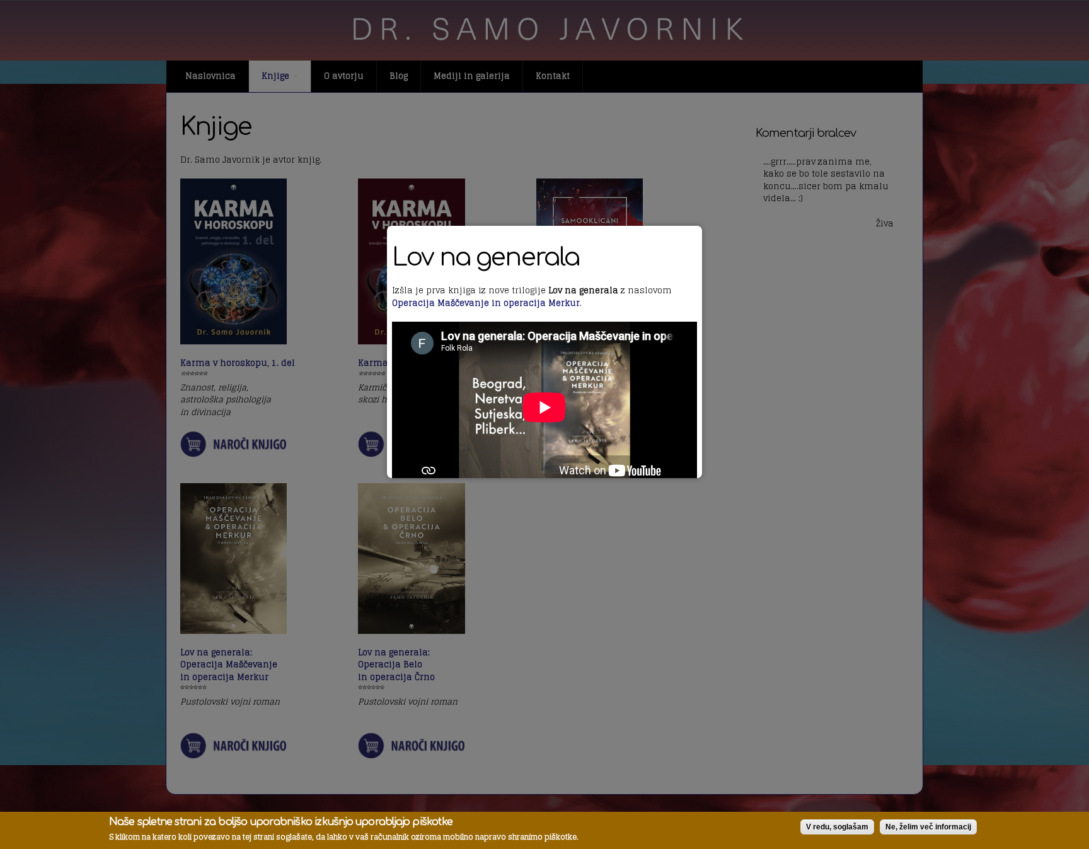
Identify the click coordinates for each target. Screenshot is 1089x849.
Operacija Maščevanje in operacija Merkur (486, 303)
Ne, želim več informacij (928, 827)
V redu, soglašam (837, 827)
